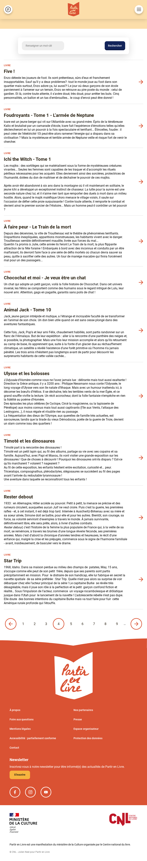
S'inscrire (19, 774)
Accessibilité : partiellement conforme (33, 738)
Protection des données (88, 738)
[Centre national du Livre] (123, 820)
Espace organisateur (86, 728)
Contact (14, 747)
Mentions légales (20, 728)
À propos (15, 710)
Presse (78, 719)
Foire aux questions (21, 719)
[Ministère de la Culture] (23, 823)
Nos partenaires (83, 710)
